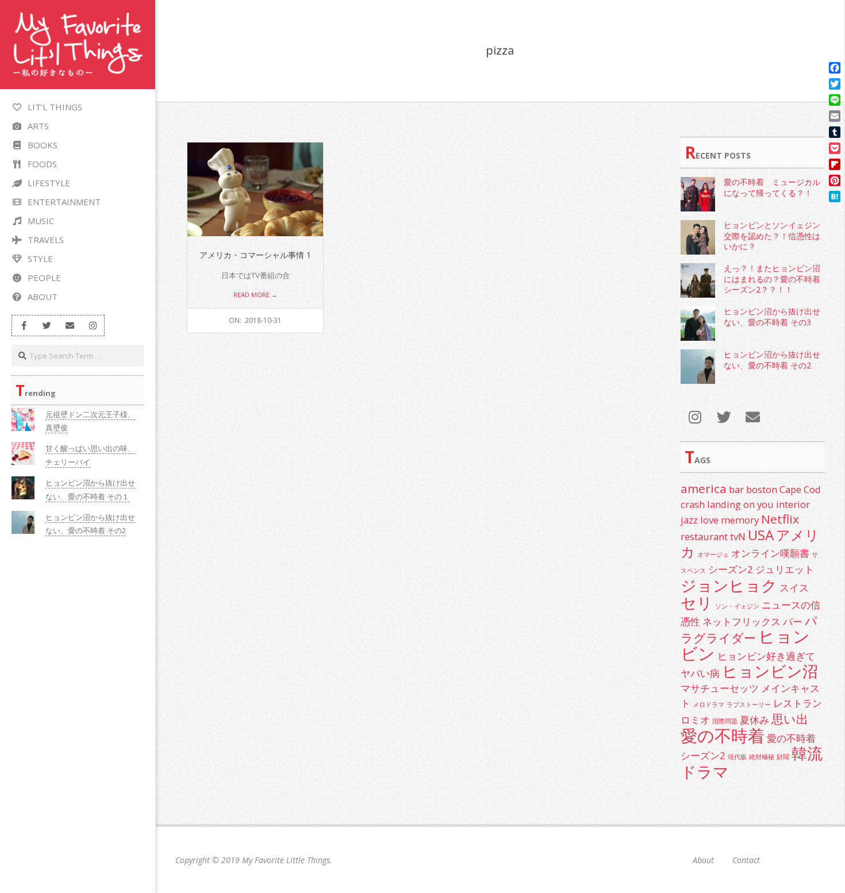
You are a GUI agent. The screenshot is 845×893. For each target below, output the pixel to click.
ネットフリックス (741, 621)
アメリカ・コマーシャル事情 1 (255, 254)
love (709, 519)
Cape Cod (800, 489)
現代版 (737, 757)
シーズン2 (730, 569)
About (703, 859)
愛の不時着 (723, 735)
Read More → (255, 294)
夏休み (754, 719)
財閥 (783, 757)
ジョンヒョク (729, 585)
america (704, 488)
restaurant (704, 536)
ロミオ (695, 719)
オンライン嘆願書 (770, 553)
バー (792, 621)
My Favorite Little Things (286, 859)
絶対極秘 (761, 757)
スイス (794, 587)
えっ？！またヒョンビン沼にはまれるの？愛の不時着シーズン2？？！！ (772, 279)
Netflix (780, 519)
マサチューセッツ (720, 688)
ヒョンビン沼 (770, 671)
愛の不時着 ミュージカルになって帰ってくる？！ (772, 187)
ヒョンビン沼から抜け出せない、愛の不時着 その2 (772, 360)
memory (740, 519)
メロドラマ (708, 704)
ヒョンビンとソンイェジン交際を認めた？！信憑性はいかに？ (772, 236)
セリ (697, 602)
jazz (689, 519)
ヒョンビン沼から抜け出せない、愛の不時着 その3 (772, 317)
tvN (738, 536)
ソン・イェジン (737, 606)
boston (761, 489)
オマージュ (713, 555)
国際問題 (725, 721)
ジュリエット (784, 569)
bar (736, 489)
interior (793, 504)
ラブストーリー (749, 704)
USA (761, 534)
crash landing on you (727, 504)
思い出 (789, 719)
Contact (746, 859)
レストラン (797, 703)
